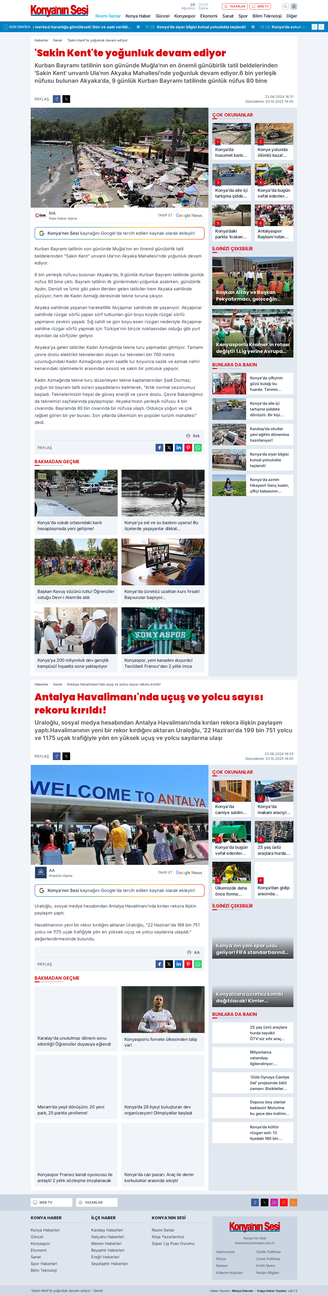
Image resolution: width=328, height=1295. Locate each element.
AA (60, 873)
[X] (264, 1204)
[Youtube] (284, 1204)
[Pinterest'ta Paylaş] (188, 447)
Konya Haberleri (45, 1232)
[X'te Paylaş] (66, 99)
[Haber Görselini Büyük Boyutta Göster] (119, 158)
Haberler (41, 40)
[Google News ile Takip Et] (189, 215)
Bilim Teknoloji (267, 15)
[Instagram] (274, 1204)
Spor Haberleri (44, 1265)
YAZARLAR (237, 6)
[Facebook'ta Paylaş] (57, 99)
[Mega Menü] (294, 6)
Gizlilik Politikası (268, 1254)
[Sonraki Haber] (321, 27)
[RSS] (293, 1204)
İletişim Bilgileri (267, 1275)
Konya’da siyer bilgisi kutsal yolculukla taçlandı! (87, 26)
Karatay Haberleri (107, 1232)
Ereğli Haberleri (105, 1259)
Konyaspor (184, 15)
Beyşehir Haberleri (107, 1252)
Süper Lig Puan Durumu (173, 1245)
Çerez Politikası (268, 1261)
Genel (57, 40)
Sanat (228, 15)
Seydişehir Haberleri (109, 1265)
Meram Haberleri (106, 1245)
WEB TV (263, 6)
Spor (243, 15)
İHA (63, 215)
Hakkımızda (225, 1254)
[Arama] (285, 6)
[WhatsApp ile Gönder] (198, 447)
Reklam (222, 1268)
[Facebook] (255, 1204)
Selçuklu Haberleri (107, 1238)
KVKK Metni (265, 1268)
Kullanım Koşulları (229, 1275)
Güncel (163, 15)
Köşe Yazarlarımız (168, 1238)
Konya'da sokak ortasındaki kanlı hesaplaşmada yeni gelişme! (215, 26)
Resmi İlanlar (163, 1232)
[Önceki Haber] (314, 27)
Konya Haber (138, 15)
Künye (221, 1261)
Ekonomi (209, 15)
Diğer (291, 15)
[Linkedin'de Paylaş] (178, 447)
